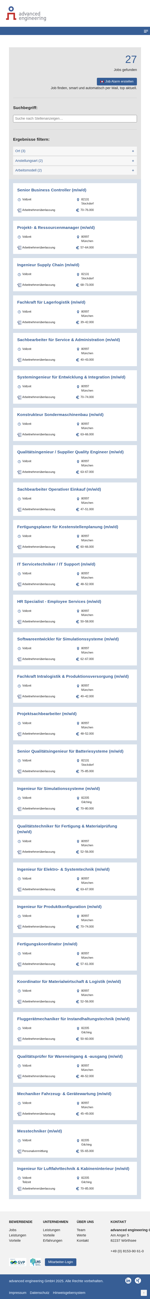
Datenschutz (39, 1293)
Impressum (17, 1293)
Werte (81, 1235)
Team (81, 1230)
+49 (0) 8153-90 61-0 (127, 1251)
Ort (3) (20, 151)
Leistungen (17, 1235)
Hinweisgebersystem (69, 1293)
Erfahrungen (52, 1241)
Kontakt (83, 1241)
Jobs (12, 1230)
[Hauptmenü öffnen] (146, 31)
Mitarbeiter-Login (60, 1262)
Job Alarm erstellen (119, 81)
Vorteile (15, 1241)
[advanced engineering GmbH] (75, 13)
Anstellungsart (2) (29, 161)
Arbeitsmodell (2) (28, 170)
